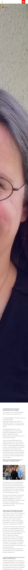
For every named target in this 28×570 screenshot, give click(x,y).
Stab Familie (7, 412)
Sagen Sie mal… (18, 414)
